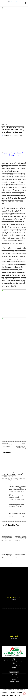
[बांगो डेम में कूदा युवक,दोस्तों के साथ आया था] (5, 514)
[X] (11, 139)
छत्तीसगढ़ (3, 124)
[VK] (18, 139)
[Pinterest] (15, 139)
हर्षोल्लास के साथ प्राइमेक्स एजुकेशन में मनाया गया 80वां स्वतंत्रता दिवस (14, 475)
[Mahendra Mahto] (3, 135)
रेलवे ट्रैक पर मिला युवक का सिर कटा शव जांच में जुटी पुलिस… (17, 496)
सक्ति (6, 124)
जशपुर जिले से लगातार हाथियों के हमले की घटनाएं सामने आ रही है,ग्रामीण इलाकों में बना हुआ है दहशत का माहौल (17, 488)
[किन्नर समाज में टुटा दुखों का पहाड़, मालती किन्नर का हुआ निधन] (5, 506)
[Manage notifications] (24, 693)
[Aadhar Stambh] (13, 3)
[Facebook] (8, 139)
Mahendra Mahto (9, 135)
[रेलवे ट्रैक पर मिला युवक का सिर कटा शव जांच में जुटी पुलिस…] (5, 497)
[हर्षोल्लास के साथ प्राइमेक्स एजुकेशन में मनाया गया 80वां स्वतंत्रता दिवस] (14, 462)
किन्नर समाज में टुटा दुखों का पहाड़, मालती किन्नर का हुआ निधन (17, 505)
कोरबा (2, 472)
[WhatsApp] (22, 139)
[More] (26, 139)
